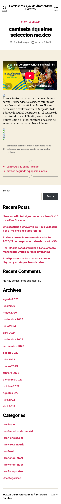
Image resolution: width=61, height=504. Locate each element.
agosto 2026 (10, 299)
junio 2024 (9, 326)
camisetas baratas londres (20, 145)
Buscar (6, 190)
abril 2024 (9, 332)
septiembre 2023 (13, 346)
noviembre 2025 (13, 319)
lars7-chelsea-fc (13, 437)
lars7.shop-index (13, 464)
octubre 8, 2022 (43, 42)
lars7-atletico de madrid (18, 431)
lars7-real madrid (13, 444)
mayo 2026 (10, 312)
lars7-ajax (9, 424)
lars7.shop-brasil (13, 457)
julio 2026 (9, 305)
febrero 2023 (11, 372)
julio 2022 (9, 399)
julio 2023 (9, 359)
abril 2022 (9, 406)
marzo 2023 (10, 366)
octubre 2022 (11, 386)
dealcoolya (23, 42)
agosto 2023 (10, 352)
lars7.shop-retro (13, 471)
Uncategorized (30, 22)
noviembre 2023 (13, 339)
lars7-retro (9, 451)
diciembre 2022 (12, 379)
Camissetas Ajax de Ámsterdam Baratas (30, 8)
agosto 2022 (10, 392)
